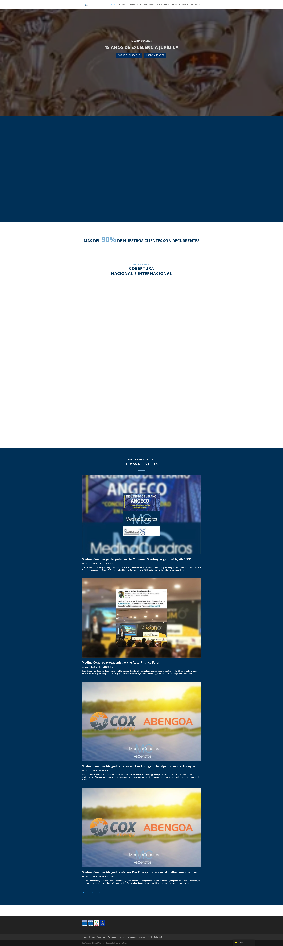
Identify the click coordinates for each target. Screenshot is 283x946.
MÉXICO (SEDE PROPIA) (173, 400)
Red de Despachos (179, 4)
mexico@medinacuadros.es (173, 416)
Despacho (121, 4)
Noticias (194, 4)
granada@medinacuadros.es (110, 413)
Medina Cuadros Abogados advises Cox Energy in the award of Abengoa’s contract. (140, 872)
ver (141, 190)
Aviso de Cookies (88, 937)
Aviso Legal (101, 937)
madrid (110, 330)
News (111, 563)
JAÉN (173, 330)
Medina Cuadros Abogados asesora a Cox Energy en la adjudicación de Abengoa (138, 766)
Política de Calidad (155, 937)
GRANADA (110, 400)
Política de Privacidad (116, 937)
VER (97, 190)
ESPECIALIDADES (155, 55)
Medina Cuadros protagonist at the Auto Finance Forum (122, 662)
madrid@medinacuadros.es (110, 346)
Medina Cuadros (91, 563)
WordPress (123, 943)
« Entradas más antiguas (91, 892)
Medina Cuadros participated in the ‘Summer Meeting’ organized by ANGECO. (137, 559)
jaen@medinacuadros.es (173, 346)
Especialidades (161, 4)
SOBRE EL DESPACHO (129, 55)
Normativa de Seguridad (136, 937)
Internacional (149, 4)
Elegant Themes (98, 943)
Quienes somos (133, 4)
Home (113, 4)
